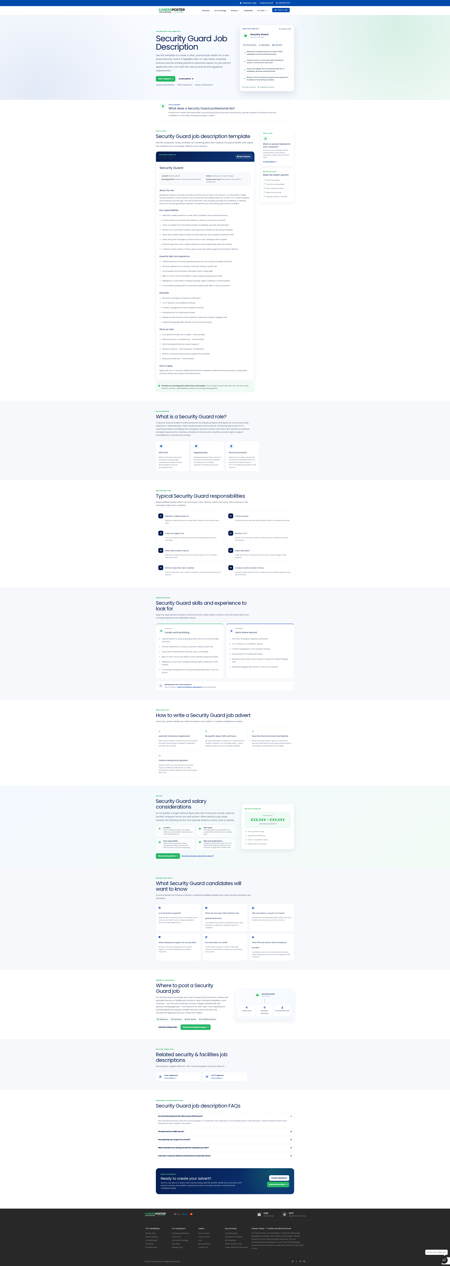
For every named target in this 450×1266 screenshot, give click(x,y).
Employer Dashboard (180, 1233)
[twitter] (296, 1261)
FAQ (200, 1240)
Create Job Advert (279, 1178)
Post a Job (176, 1237)
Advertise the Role (277, 1184)
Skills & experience (184, 85)
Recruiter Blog (204, 1244)
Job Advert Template (233, 1237)
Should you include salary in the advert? (197, 856)
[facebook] (292, 1261)
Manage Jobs (177, 1247)
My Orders (176, 1244)
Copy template (244, 157)
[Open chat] (444, 1260)
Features (205, 10)
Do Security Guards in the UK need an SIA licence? (180, 1116)
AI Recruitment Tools (233, 1244)
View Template (164, 79)
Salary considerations (204, 85)
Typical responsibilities (165, 85)
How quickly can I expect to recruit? (174, 1139)
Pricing (234, 10)
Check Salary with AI (167, 856)
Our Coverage (220, 10)
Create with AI (185, 79)
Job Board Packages (180, 1240)
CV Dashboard (151, 1240)
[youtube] (304, 1261)
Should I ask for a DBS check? (171, 1131)
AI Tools (260, 10)
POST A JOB (282, 10)
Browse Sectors (152, 1237)
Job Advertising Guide (167, 1027)
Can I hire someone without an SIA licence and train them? (184, 1156)
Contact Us (203, 1247)
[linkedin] (300, 1261)
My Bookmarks (151, 1247)
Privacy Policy (204, 1233)
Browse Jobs (151, 1233)
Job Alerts (150, 1244)
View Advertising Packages (194, 1027)
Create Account (266, 3)
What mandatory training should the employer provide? (183, 1148)
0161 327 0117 (284, 3)
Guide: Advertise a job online (236, 1247)
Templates (248, 10)
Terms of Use (204, 1237)
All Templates (230, 1240)
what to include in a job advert (190, 687)
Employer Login (249, 3)
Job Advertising (231, 1233)
